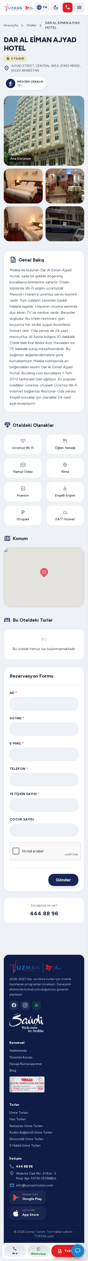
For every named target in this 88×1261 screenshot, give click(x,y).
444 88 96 (44, 913)
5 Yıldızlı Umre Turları (24, 1145)
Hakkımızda (18, 1050)
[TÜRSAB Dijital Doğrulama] (27, 1084)
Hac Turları (17, 1119)
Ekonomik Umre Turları (26, 1139)
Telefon (19, 769)
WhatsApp (38, 1253)
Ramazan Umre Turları (26, 1126)
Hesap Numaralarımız (25, 1064)
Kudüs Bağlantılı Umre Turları (30, 1132)
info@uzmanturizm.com (31, 1185)
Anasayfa (11, 25)
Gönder (63, 879)
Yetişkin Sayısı (24, 794)
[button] (44, 572)
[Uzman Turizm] (35, 966)
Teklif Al (67, 1251)
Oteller (31, 25)
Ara (14, 1250)
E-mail (17, 743)
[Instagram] (25, 1005)
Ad (13, 693)
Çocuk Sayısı (22, 819)
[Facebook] (13, 1005)
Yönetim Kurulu (20, 1057)
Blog (12, 1070)
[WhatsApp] (36, 1005)
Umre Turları (18, 1112)
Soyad (17, 718)
